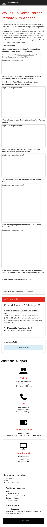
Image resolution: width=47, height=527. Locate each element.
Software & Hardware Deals (15, 496)
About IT (9, 491)
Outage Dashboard (12, 498)
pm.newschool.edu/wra (25, 55)
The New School (23, 521)
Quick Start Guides (12, 494)
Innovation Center (12, 500)
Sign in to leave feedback (13, 292)
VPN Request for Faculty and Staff (18, 328)
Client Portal (14, 2)
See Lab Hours (23, 461)
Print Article (12, 299)
